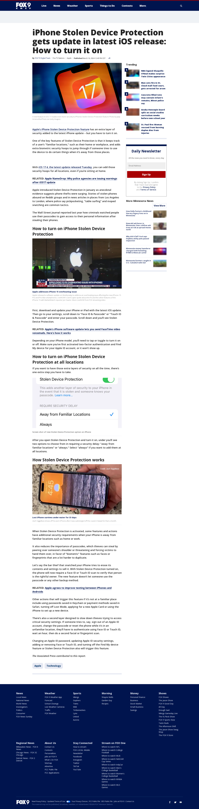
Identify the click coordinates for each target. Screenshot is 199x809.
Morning (107, 693)
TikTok (76, 766)
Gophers (77, 700)
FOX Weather (50, 713)
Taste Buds (164, 723)
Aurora (76, 720)
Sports (77, 693)
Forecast (48, 700)
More (143, 5)
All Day (162, 707)
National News (22, 700)
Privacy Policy (149, 187)
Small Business (136, 707)
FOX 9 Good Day (166, 703)
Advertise (49, 766)
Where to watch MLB (111, 755)
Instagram (77, 760)
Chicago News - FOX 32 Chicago (26, 753)
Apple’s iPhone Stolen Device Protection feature (60, 129)
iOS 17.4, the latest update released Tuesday (65, 167)
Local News (21, 697)
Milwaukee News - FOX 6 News (27, 748)
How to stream (79, 747)
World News (21, 703)
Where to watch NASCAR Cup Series (113, 760)
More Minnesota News (139, 201)
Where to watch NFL (111, 747)
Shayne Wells (107, 697)
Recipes (105, 703)
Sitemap (48, 763)
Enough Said (164, 710)
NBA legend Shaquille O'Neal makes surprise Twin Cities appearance (153, 74)
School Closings (51, 703)
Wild (75, 707)
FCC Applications (52, 772)
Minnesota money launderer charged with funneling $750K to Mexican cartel (138, 250)
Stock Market (136, 703)
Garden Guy (107, 700)
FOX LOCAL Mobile (81, 750)
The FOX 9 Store (166, 735)
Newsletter (78, 753)
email (181, 802)
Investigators (21, 707)
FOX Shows (164, 697)
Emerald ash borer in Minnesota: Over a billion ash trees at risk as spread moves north (138, 226)
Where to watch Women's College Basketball (113, 774)
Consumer (20, 713)
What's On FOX (51, 760)
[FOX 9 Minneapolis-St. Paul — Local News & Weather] (25, 6)
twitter (175, 802)
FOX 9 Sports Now (167, 720)
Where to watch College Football (112, 751)
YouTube (77, 769)
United (76, 716)
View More (159, 205)
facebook (170, 802)
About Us (50, 743)
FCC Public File (51, 769)
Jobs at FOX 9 (51, 756)
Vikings (76, 697)
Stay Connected (82, 743)
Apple (69, 58)
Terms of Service (148, 189)
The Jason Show (166, 700)
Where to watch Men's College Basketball (111, 769)
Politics (19, 710)
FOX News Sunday (24, 716)
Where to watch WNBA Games (112, 780)
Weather (50, 693)
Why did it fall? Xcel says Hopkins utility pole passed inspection (137, 238)
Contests (49, 750)
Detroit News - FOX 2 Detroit (25, 759)
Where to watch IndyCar (112, 764)
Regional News (25, 743)
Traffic (47, 710)
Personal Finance (137, 697)
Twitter (76, 763)
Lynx (75, 713)
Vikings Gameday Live (168, 713)
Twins (75, 703)
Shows (162, 693)
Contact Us (49, 747)
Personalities (50, 753)
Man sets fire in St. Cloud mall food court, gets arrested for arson (153, 86)
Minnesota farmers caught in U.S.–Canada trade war (138, 261)
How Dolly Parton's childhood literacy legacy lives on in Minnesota (138, 213)
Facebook (77, 756)
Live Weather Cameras (55, 707)
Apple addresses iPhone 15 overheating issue (54, 291)
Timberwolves (79, 710)
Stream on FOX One (113, 743)
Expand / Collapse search (181, 6)
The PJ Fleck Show (167, 716)
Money (134, 693)
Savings (133, 710)
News (19, 693)
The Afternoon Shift (167, 726)
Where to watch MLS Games (111, 786)
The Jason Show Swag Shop (168, 730)
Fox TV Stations (58, 58)
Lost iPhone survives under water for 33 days (54, 517)
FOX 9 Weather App (53, 697)
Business (134, 700)
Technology (54, 665)
